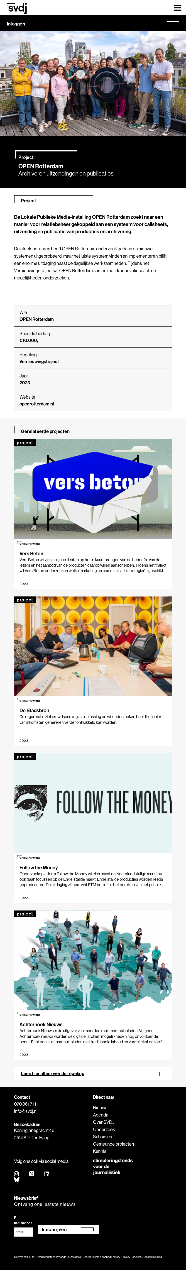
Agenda (100, 1115)
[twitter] (31, 1174)
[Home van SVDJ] (17, 8)
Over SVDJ (104, 1122)
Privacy (126, 1257)
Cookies (137, 1257)
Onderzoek (104, 1129)
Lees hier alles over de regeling (52, 1073)
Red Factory (113, 1257)
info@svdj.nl (25, 1111)
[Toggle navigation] (177, 7)
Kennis (99, 1151)
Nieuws (100, 1107)
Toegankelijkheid (152, 1257)
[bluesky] (17, 1180)
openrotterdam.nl (37, 404)
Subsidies (102, 1136)
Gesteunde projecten (113, 1144)
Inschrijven (54, 1229)
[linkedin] (47, 1174)
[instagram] (16, 1174)
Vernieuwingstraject (39, 361)
